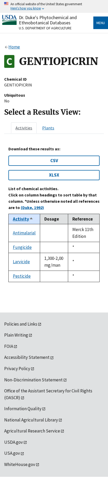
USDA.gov (13, 442)
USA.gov (12, 453)
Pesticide (22, 276)
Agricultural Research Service (32, 431)
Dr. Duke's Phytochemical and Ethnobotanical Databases (48, 20)
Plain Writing (16, 335)
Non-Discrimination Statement (33, 380)
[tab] (23, 128)
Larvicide (21, 262)
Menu (100, 22)
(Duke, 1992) (32, 207)
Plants (48, 127)
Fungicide (22, 247)
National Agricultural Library (31, 420)
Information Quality (22, 409)
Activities (23, 127)
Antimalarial (24, 233)
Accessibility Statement (27, 357)
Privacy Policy (17, 368)
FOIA (8, 346)
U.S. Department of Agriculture (45, 28)
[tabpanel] (54, 214)
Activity (23, 219)
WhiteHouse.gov (19, 464)
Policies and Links (20, 324)
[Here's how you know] (54, 6)
